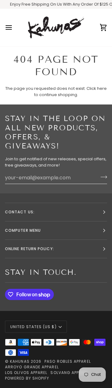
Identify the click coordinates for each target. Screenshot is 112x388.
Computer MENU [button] (23, 230)
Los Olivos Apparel (26, 372)
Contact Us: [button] (20, 212)
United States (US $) (33, 326)
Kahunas (20, 361)
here (102, 88)
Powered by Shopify (27, 378)
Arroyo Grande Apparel (32, 367)
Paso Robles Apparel (67, 361)
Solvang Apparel (69, 372)
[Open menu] (14, 27)
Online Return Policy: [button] (29, 248)
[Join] (102, 177)
